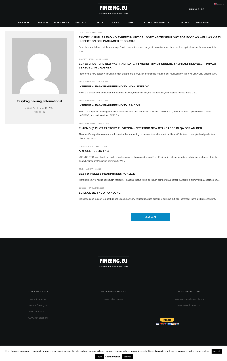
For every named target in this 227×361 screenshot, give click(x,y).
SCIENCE (141, 164)
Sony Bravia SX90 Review (150, 208)
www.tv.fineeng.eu (113, 299)
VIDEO (131, 23)
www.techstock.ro (38, 311)
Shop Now (202, 23)
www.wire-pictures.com (189, 305)
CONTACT (183, 23)
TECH (100, 23)
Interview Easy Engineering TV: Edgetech (150, 83)
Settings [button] (127, 357)
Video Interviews (142, 77)
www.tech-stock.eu (38, 317)
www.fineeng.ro (38, 299)
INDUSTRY (82, 23)
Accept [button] (216, 351)
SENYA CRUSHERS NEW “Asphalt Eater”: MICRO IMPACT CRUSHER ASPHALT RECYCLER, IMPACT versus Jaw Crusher (147, 65)
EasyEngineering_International (39, 101)
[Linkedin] (26, 9)
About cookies (112, 356)
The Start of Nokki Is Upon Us (150, 170)
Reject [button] (99, 357)
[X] (12, 9)
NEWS (115, 23)
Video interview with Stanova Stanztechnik (150, 124)
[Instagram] (17, 9)
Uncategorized (86, 146)
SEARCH (43, 23)
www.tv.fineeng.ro (38, 305)
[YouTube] (21, 9)
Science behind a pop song (100, 192)
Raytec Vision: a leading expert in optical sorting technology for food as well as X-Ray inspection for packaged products (150, 39)
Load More (151, 217)
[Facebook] (7, 9)
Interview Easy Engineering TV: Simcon (109, 105)
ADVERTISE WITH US (156, 23)
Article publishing (94, 150)
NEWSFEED (25, 23)
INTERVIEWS (61, 23)
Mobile (142, 202)
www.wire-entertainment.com (189, 299)
